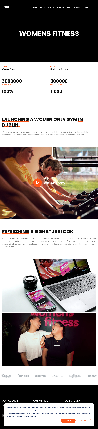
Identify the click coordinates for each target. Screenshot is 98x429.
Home (35, 7)
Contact (86, 7)
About (42, 7)
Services (51, 7)
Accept (68, 421)
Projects (60, 7)
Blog (68, 7)
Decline (83, 421)
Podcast (77, 7)
